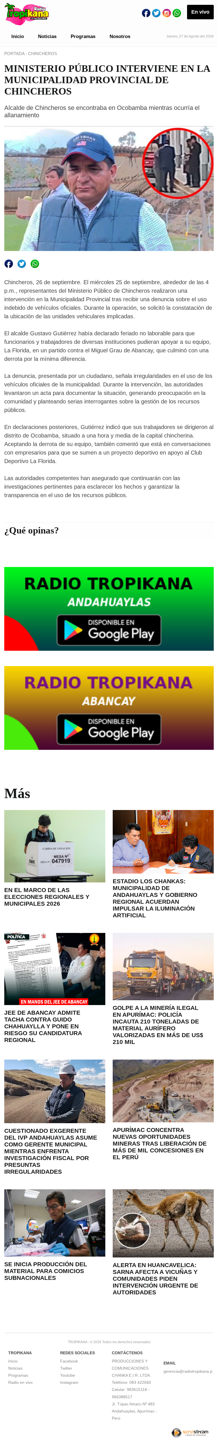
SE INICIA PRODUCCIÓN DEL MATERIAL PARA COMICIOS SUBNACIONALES (45, 1271)
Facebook (69, 1361)
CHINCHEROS (42, 53)
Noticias (47, 36)
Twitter (66, 1368)
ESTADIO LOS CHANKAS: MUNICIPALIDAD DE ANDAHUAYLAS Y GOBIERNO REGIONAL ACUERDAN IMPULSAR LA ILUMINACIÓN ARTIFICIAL (155, 898)
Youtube (67, 1375)
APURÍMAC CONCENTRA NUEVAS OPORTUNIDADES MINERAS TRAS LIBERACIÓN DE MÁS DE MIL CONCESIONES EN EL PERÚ (160, 1143)
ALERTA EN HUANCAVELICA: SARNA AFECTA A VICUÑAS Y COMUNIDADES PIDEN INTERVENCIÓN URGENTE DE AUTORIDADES (155, 1279)
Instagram (69, 1382)
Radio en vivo (20, 1382)
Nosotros (120, 36)
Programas (83, 36)
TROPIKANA (77, 1342)
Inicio (17, 36)
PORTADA (15, 53)
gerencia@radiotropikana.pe (189, 1371)
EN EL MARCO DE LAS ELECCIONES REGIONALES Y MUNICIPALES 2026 (46, 897)
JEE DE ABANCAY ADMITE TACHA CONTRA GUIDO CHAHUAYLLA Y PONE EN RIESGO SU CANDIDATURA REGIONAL (43, 1026)
